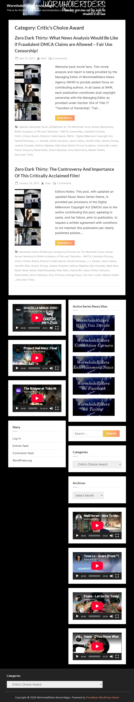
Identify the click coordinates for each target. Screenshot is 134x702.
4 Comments (60, 58)
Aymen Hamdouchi (102, 126)
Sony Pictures (56, 274)
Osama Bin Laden (107, 145)
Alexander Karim (38, 126)
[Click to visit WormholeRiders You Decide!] (94, 330)
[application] (37, 318)
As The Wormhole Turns (77, 126)
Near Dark (62, 270)
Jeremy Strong (109, 140)
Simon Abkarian (58, 149)
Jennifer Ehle (92, 140)
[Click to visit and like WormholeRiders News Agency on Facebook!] (94, 393)
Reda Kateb (40, 149)
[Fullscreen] (57, 328)
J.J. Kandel (41, 140)
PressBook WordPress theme (102, 697)
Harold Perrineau (24, 140)
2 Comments (64, 183)
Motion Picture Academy (82, 145)
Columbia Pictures (94, 131)
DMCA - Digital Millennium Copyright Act (90, 136)
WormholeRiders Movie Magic (30, 5)
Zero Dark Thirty (24, 154)
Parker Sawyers (24, 149)
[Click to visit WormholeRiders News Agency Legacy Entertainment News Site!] (94, 372)
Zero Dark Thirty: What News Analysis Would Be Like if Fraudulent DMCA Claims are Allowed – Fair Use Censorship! (66, 44)
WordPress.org (22, 460)
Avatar (109, 251)
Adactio (23, 126)
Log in (17, 438)
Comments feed (23, 453)
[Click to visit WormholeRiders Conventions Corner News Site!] (94, 351)
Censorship (76, 131)
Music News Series (25, 270)
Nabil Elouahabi (46, 270)
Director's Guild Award (52, 136)
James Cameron (58, 140)
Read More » (66, 118)
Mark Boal (60, 145)
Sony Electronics (77, 149)
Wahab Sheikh (96, 149)
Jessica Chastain (24, 145)
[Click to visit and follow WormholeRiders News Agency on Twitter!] (94, 415)
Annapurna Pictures (64, 251)
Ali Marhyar (55, 126)
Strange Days (73, 274)
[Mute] (51, 328)
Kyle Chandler (97, 265)
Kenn (43, 58)
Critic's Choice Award (27, 136)
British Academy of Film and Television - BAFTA (41, 131)
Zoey (48, 183)
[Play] (17, 328)
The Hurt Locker (92, 274)
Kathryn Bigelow (44, 145)
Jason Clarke (76, 140)
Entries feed (20, 445)
